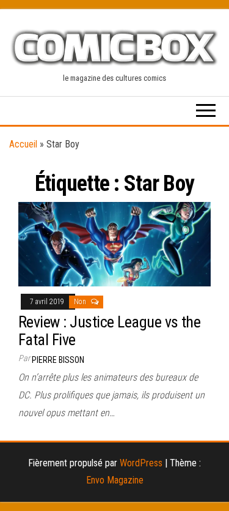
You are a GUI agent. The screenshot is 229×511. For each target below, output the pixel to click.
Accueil (23, 144)
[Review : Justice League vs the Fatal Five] (114, 243)
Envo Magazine (115, 480)
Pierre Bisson (58, 360)
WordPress (141, 463)
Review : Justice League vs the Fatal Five (109, 331)
